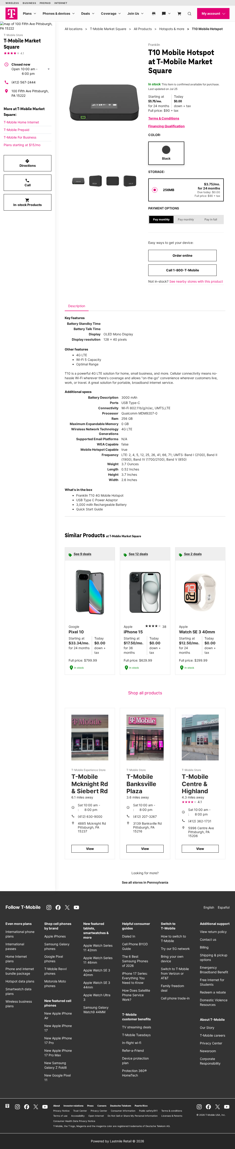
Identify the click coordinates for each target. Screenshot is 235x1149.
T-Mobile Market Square (108, 29)
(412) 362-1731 (199, 821)
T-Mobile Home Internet (21, 122)
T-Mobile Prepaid (16, 130)
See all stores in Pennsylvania (145, 882)
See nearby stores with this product (196, 281)
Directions (28, 163)
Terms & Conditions (163, 118)
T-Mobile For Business (20, 137)
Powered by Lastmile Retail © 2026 (117, 1141)
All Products (143, 29)
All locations (73, 29)
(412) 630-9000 (90, 816)
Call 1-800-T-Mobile (182, 270)
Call (28, 182)
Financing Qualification (166, 126)
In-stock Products (27, 202)
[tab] (77, 306)
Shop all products (145, 692)
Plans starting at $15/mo (22, 145)
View (90, 849)
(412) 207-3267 (145, 816)
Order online (182, 255)
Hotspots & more (171, 29)
